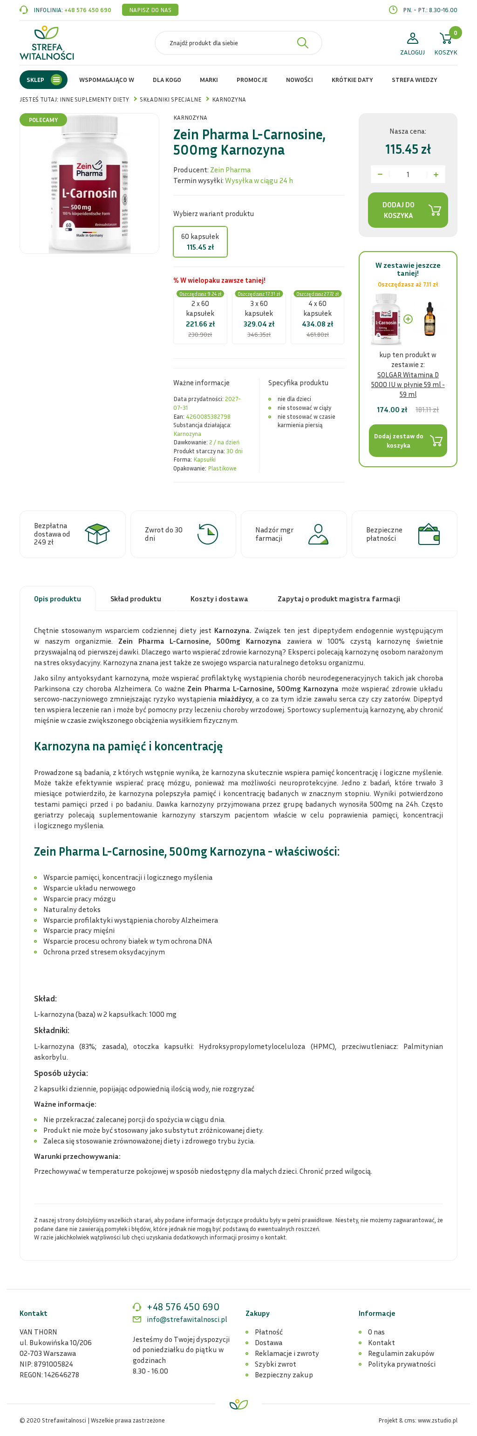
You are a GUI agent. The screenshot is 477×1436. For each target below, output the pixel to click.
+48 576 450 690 (87, 10)
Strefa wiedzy (414, 79)
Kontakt (381, 1342)
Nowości (299, 79)
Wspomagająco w (106, 79)
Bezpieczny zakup (284, 1374)
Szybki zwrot (275, 1363)
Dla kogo (167, 79)
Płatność (269, 1331)
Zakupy (257, 1313)
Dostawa (268, 1342)
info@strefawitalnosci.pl (187, 1319)
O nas (376, 1331)
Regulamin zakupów (401, 1353)
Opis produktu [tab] (57, 598)
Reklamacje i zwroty (287, 1353)
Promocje (252, 79)
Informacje (377, 1313)
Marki (209, 79)
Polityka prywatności (402, 1363)
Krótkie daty (352, 79)
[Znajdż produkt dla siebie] (302, 43)
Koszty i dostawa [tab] (219, 598)
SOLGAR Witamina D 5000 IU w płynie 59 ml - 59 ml (408, 384)
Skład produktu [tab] (135, 598)
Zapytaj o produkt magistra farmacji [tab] (339, 598)
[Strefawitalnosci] (47, 43)
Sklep (35, 79)
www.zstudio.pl (437, 1420)
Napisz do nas (150, 10)
